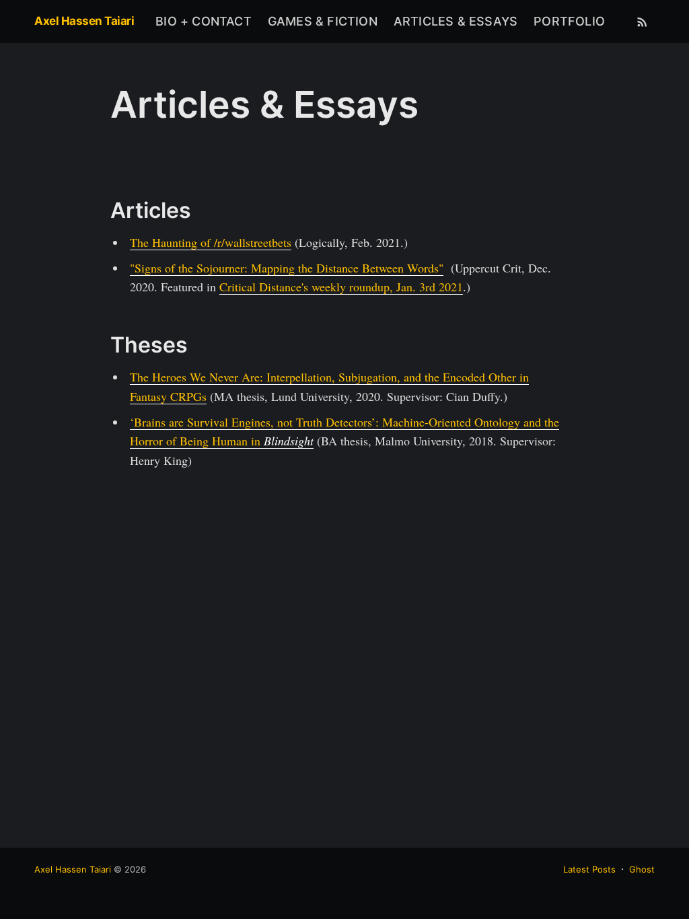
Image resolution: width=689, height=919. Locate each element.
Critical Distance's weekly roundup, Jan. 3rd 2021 (341, 287)
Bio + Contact (203, 21)
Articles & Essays (455, 21)
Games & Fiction (322, 21)
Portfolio (569, 21)
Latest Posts (589, 869)
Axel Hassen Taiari (84, 21)
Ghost (642, 869)
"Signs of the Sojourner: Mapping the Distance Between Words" (286, 268)
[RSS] (642, 21)
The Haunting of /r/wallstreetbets (210, 242)
